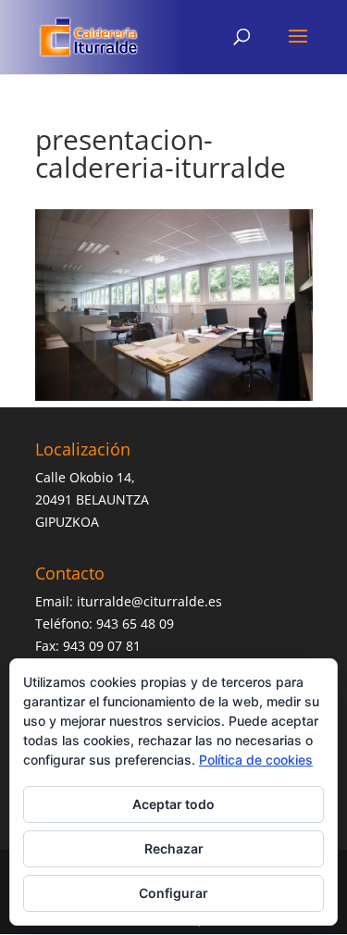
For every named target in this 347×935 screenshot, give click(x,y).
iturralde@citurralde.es (149, 601)
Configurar (173, 893)
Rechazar (174, 848)
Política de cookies (256, 759)
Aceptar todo (173, 804)
